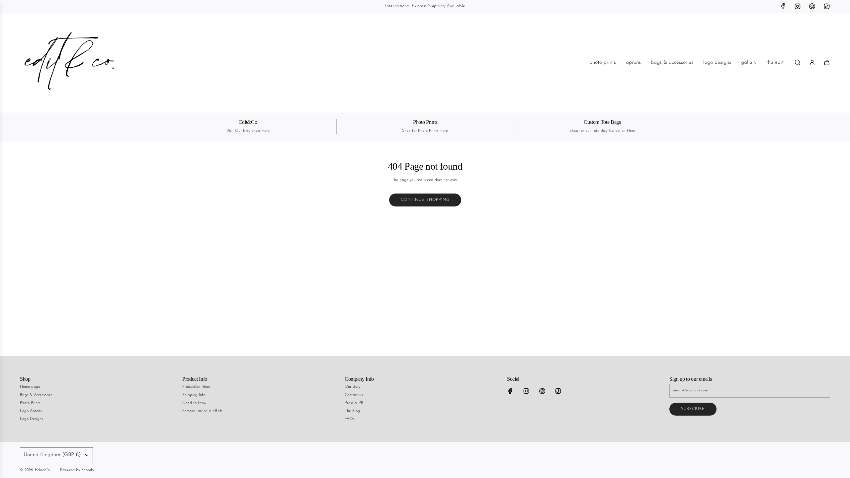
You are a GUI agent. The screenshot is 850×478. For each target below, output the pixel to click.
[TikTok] (826, 6)
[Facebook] (783, 6)
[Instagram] (797, 6)
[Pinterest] (812, 6)
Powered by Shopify (77, 470)
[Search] (797, 62)
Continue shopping (425, 200)
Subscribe (693, 409)
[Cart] (826, 62)
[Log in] (812, 62)
